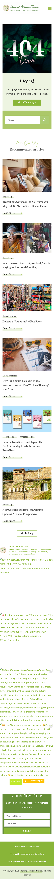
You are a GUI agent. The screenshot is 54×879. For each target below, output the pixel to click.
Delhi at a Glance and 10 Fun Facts (22, 321)
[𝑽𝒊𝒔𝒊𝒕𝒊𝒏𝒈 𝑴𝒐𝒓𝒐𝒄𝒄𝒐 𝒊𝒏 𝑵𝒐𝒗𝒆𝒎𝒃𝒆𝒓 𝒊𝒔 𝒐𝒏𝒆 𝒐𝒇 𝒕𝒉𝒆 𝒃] (27, 695)
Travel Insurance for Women (27, 846)
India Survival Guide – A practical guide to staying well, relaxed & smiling (26, 265)
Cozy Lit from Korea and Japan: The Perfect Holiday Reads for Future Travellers (23, 446)
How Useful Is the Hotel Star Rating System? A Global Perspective (23, 512)
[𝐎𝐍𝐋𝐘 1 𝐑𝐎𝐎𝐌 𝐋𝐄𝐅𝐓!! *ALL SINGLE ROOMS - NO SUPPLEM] (27, 585)
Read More (9, 213)
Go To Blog (27, 533)
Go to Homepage (27, 102)
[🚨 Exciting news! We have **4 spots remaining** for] (27, 640)
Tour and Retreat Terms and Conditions (27, 854)
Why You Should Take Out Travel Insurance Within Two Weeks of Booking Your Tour (26, 385)
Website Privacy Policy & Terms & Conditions (27, 861)
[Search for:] (22, 120)
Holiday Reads (10, 436)
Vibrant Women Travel (31, 871)
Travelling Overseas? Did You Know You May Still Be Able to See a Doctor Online (25, 204)
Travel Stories (9, 316)
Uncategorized (10, 375)
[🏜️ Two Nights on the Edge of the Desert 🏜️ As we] (27, 750)
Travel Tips (8, 196)
